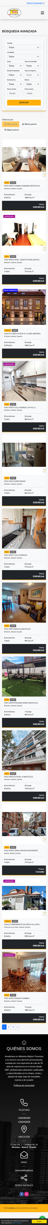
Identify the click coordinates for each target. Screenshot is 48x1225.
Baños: (27, 80)
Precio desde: (11, 89)
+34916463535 (24, 1122)
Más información (17, 1223)
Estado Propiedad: (13, 70)
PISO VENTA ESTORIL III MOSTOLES (18, 777)
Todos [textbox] (11, 47)
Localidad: (10, 52)
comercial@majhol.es (24, 1170)
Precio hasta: (29, 89)
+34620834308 (24, 1118)
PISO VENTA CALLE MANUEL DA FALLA (20, 407)
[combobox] (24, 47)
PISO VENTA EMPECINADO (15, 481)
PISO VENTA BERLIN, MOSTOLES (17, 629)
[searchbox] (32, 75)
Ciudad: (10, 43)
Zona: (9, 61)
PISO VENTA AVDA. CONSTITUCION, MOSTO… (22, 260)
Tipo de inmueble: (31, 61)
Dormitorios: (11, 80)
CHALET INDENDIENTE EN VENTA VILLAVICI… (22, 924)
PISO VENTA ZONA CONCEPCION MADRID (21, 850)
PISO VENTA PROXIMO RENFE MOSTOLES (21, 703)
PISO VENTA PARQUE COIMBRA (16, 998)
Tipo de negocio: (30, 70)
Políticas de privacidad (24, 1085)
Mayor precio (13, 130)
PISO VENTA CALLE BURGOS (15, 555)
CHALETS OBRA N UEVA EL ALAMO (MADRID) (22, 334)
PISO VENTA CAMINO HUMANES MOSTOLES (22, 186)
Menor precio (30, 124)
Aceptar (39, 1221)
